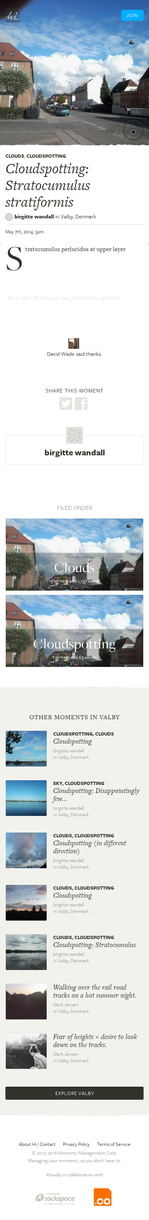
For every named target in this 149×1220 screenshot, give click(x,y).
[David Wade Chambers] (74, 343)
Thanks (74, 313)
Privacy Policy (76, 1144)
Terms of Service (114, 1144)
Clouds (14, 156)
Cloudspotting (46, 156)
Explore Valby (74, 1093)
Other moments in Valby (74, 717)
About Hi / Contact (37, 1144)
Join (132, 15)
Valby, (78, 216)
